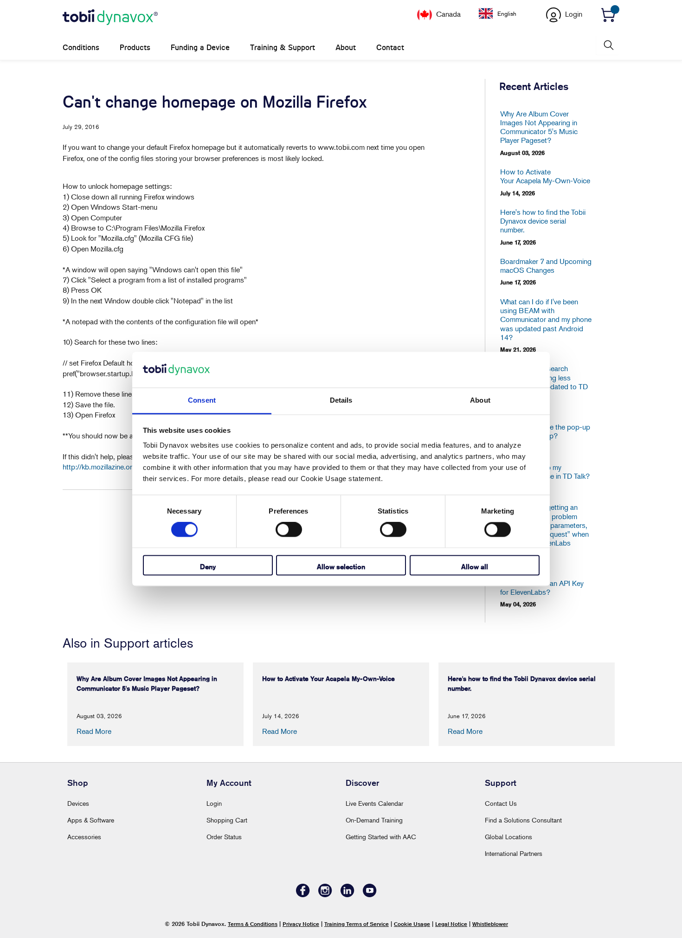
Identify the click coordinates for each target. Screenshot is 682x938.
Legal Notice (451, 923)
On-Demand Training (374, 820)
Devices (78, 803)
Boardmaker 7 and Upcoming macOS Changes (546, 266)
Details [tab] (341, 400)
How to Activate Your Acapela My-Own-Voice (545, 176)
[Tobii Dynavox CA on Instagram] (325, 895)
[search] (607, 45)
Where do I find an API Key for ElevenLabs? (542, 588)
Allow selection (341, 566)
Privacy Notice (301, 923)
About (345, 47)
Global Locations (508, 837)
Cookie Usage (412, 923)
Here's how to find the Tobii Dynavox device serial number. (542, 221)
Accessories (84, 837)
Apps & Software (90, 820)
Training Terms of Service (356, 923)
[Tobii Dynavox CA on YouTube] (370, 895)
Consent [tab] (202, 400)
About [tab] (480, 400)
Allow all (474, 566)
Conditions (81, 47)
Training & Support (282, 47)
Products (135, 47)
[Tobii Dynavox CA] (110, 17)
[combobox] (504, 13)
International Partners (513, 853)
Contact (390, 47)
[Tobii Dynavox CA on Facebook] (303, 895)
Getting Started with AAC (381, 837)
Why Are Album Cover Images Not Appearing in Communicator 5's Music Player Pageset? (539, 127)
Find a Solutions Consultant (523, 820)
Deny (208, 566)
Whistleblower (490, 923)
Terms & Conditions (252, 923)
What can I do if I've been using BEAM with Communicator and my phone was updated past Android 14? (546, 319)
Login (214, 803)
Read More (94, 731)
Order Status (224, 837)
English (506, 13)
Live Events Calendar (374, 803)
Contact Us (501, 803)
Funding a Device (200, 47)
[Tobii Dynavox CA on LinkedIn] (347, 895)
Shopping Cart (226, 820)
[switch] (289, 529)
